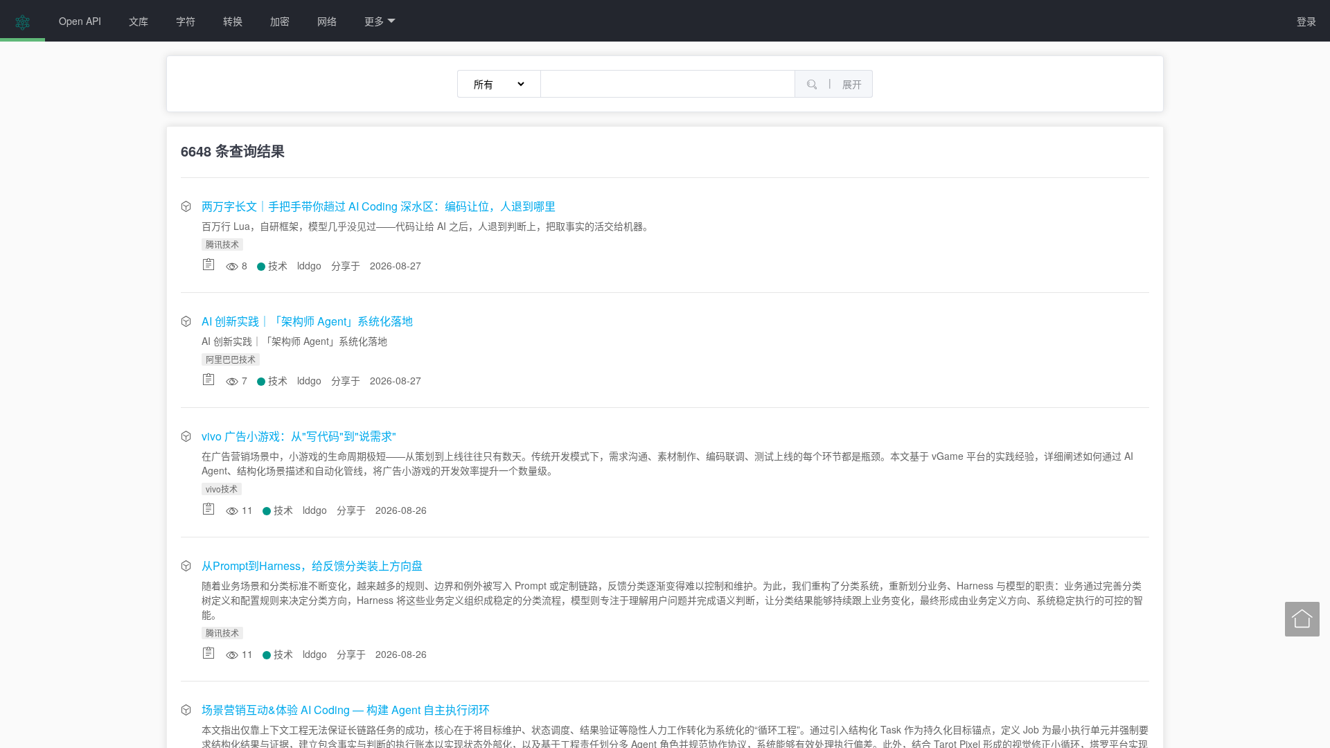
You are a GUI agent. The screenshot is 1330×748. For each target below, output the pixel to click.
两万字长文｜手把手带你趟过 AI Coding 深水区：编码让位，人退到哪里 (379, 206)
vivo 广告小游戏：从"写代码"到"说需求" (299, 436)
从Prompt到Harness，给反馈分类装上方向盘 (312, 565)
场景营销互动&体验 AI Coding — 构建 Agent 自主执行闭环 (346, 710)
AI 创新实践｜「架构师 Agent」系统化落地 (307, 321)
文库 (138, 21)
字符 (185, 21)
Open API (80, 21)
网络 (327, 21)
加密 (280, 21)
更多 (374, 21)
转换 (232, 21)
